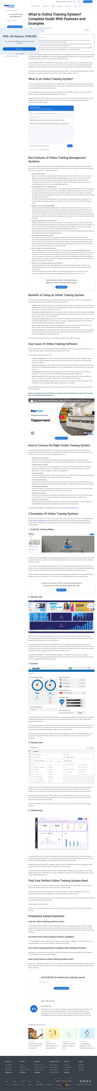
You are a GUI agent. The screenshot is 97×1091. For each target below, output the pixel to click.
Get (17, 53)
